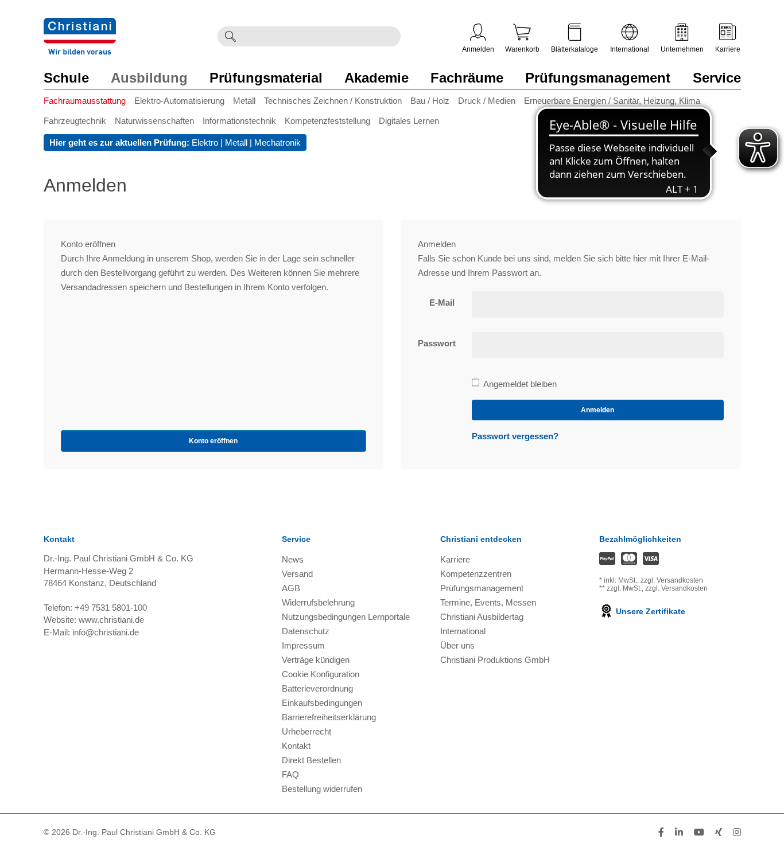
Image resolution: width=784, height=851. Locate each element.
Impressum (303, 645)
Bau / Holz (429, 101)
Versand (297, 574)
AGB (291, 588)
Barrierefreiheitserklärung (329, 717)
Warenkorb (522, 49)
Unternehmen (682, 49)
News (293, 559)
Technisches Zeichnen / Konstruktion (333, 101)
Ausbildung (149, 77)
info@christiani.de (105, 632)
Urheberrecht (306, 731)
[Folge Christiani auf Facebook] (661, 832)
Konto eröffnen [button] (213, 441)
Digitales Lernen (409, 121)
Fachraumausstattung (85, 101)
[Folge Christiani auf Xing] (718, 832)
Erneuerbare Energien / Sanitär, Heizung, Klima (612, 101)
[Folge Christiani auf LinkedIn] (679, 832)
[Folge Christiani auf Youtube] (699, 832)
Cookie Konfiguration (320, 674)
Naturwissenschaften (154, 121)
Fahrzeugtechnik (75, 121)
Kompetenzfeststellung (327, 121)
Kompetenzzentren (475, 574)
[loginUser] (598, 304)
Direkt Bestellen (311, 760)
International (629, 49)
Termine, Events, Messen (488, 602)
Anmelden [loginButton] (597, 410)
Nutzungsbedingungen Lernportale (346, 617)
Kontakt (296, 746)
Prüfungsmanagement (597, 77)
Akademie (376, 77)
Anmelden (478, 49)
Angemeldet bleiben (520, 384)
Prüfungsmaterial (266, 77)
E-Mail (442, 302)
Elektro (205, 142)
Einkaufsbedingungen (322, 703)
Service (717, 77)
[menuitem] (89, 103)
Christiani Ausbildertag (481, 617)
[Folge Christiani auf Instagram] (737, 832)
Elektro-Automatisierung (179, 101)
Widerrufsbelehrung (318, 602)
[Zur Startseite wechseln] (80, 25)
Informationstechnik (239, 121)
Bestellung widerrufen (322, 789)
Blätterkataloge (574, 49)
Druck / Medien (486, 101)
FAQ (290, 774)
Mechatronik (277, 142)
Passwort (437, 343)
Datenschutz (305, 631)
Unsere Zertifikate (649, 611)
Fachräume (466, 77)
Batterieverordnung (317, 688)
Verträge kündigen (316, 660)
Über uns (457, 645)
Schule (66, 77)
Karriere (727, 49)
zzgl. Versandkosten (672, 580)
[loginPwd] (598, 345)
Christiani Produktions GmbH (495, 660)
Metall (244, 101)
